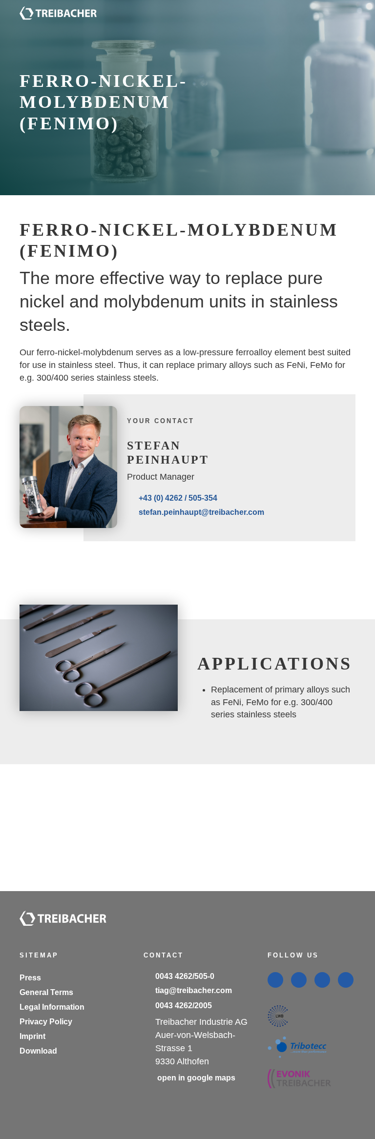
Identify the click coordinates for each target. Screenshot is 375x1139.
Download (38, 1051)
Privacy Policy (46, 1021)
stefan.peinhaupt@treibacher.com (201, 512)
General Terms (46, 992)
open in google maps (196, 1078)
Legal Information (52, 1007)
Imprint (32, 1036)
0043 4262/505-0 (184, 976)
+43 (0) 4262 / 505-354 (178, 498)
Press (30, 978)
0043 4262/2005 (183, 1005)
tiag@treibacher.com (193, 990)
